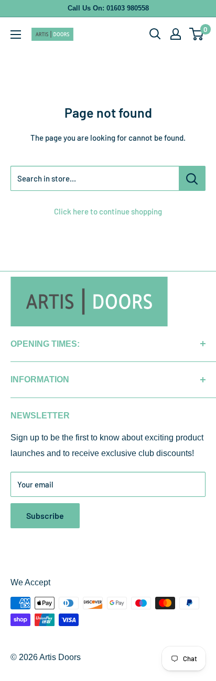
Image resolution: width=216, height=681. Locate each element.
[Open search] (155, 34)
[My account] (175, 34)
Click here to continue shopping (108, 211)
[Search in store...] (192, 178)
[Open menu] (15, 34)
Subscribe (45, 515)
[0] (196, 34)
